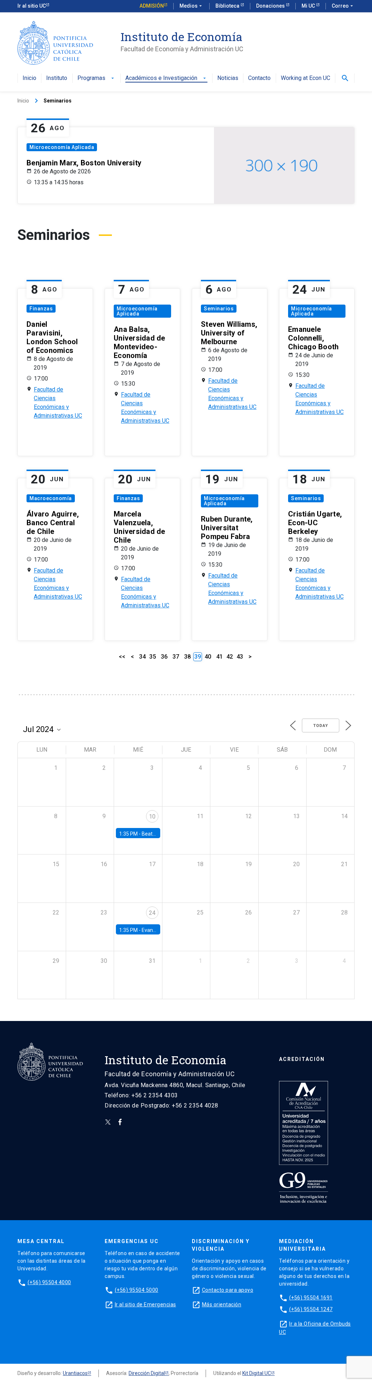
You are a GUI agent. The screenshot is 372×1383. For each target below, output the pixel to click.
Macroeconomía (50, 498)
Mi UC (309, 6)
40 (208, 656)
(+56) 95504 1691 (311, 1297)
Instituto (56, 78)
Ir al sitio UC (31, 6)
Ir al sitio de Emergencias (145, 1304)
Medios (191, 6)
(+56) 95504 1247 (311, 1309)
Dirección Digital (147, 1373)
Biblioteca (227, 6)
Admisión (152, 6)
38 (187, 656)
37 (176, 656)
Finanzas (41, 308)
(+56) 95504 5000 (136, 1290)
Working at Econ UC (305, 78)
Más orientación (222, 1304)
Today (320, 725)
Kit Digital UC (256, 1373)
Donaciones (271, 6)
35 (152, 656)
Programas (96, 78)
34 (142, 656)
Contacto (259, 78)
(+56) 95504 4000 (49, 1282)
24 (152, 912)
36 (164, 656)
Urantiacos (75, 1373)
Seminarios (219, 308)
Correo (343, 6)
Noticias (227, 78)
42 (229, 656)
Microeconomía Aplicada (61, 147)
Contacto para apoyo (228, 1290)
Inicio (29, 78)
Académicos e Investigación (166, 78)
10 (152, 816)
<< (122, 656)
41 (219, 656)
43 (239, 656)
